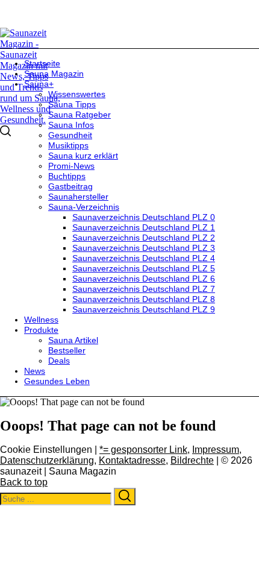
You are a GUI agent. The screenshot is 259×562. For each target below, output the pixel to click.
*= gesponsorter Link (143, 449)
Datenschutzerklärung (47, 460)
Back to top (24, 482)
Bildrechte (192, 460)
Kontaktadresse (132, 460)
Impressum (215, 449)
